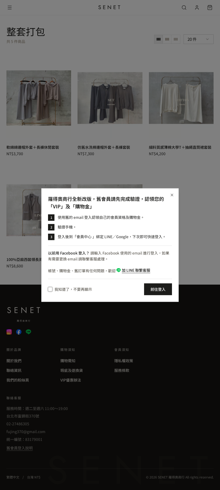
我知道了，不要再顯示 (73, 289)
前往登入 (158, 289)
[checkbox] (50, 289)
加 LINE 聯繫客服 (136, 270)
